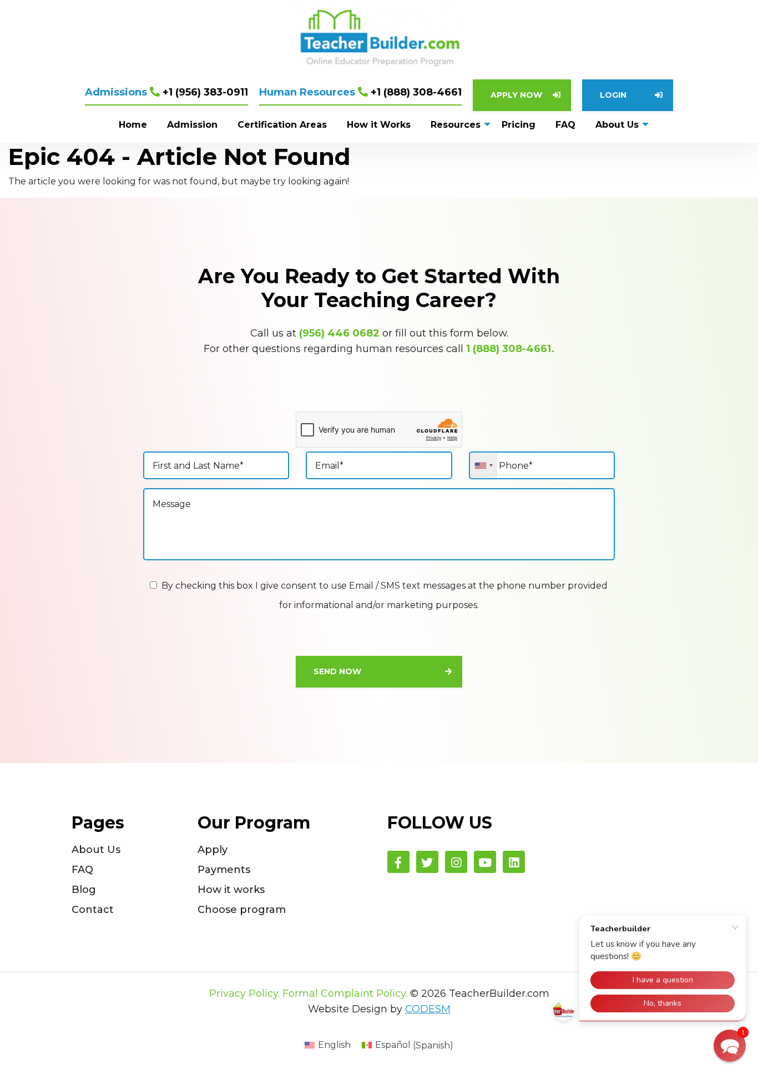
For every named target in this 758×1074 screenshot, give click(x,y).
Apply (213, 850)
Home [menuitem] (133, 124)
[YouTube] (485, 862)
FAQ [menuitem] (565, 124)
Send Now (337, 671)
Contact (93, 910)
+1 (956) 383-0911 (166, 92)
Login (613, 95)
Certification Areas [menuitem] (282, 124)
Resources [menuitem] (456, 124)
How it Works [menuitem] (379, 124)
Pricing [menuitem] (518, 124)
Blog (84, 890)
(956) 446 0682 (339, 333)
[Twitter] (427, 862)
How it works (231, 890)
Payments (224, 870)
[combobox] (484, 465)
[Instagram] (456, 862)
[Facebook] (398, 862)
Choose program (242, 910)
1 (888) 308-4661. (510, 349)
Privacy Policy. (244, 993)
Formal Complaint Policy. (344, 993)
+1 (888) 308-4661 (360, 92)
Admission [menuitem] (192, 124)
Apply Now (516, 95)
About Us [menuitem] (617, 124)
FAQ (82, 870)
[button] (730, 1046)
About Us (96, 850)
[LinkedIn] (514, 862)
